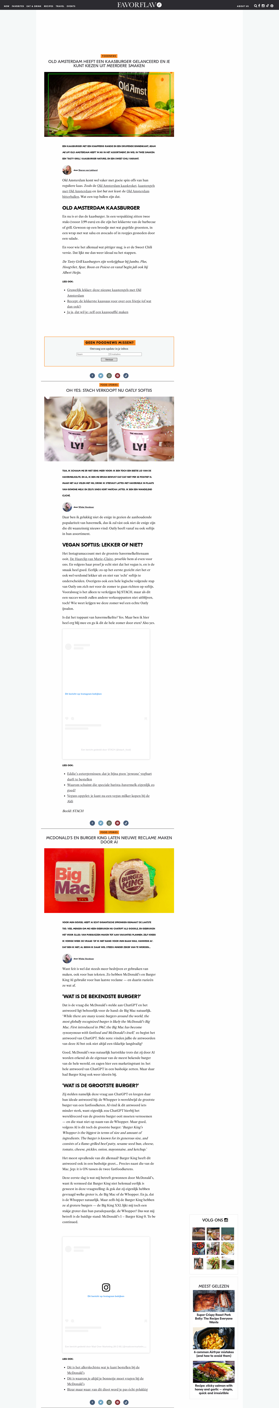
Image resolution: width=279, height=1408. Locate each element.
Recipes (48, 6)
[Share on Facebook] (92, 377)
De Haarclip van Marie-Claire (91, 559)
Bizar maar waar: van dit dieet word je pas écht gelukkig (107, 1389)
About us (243, 6)
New (7, 6)
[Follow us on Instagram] (109, 377)
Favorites (18, 6)
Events (71, 6)
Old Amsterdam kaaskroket (117, 186)
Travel (60, 6)
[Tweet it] (101, 377)
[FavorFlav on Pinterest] (272, 6)
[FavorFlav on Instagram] (263, 6)
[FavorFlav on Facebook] (259, 6)
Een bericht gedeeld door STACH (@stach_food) (106, 749)
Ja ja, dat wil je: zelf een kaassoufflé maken (97, 312)
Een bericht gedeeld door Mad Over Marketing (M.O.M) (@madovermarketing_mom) (108, 1346)
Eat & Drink (34, 6)
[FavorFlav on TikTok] (267, 6)
